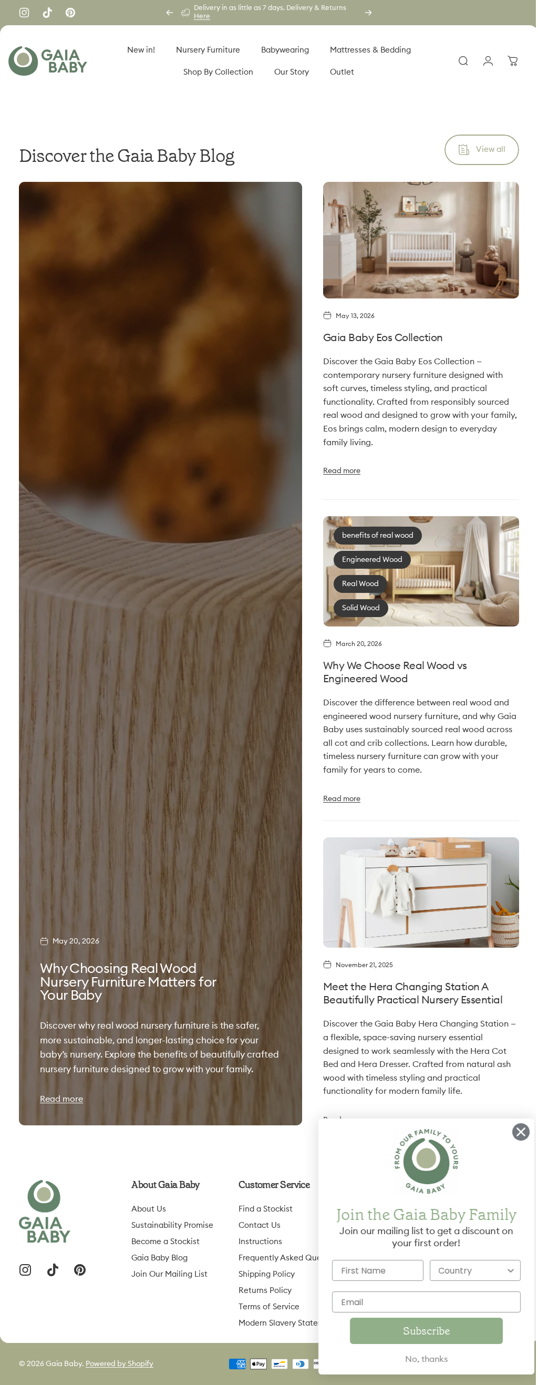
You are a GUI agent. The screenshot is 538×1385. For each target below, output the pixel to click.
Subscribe (411, 1331)
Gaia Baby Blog (159, 1252)
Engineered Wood (367, 557)
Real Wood (355, 582)
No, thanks (411, 1359)
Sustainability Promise (172, 1220)
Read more (61, 1093)
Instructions (260, 1236)
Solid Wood (356, 606)
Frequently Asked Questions (291, 1252)
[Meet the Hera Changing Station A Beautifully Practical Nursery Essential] (414, 888)
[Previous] (169, 12)
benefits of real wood (373, 533)
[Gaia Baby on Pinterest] (70, 12)
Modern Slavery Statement (288, 1317)
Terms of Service (269, 1301)
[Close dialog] (506, 1132)
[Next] (368, 12)
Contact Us (260, 1220)
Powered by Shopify (119, 1358)
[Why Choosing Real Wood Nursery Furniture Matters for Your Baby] (158, 651)
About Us (148, 1203)
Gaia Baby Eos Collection (378, 336)
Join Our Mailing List (169, 1269)
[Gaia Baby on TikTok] (47, 12)
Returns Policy (265, 1285)
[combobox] (457, 1270)
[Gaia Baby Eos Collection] (414, 239)
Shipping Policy (267, 1269)
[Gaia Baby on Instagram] (24, 12)
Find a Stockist (266, 1203)
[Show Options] (496, 1270)
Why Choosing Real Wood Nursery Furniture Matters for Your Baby (128, 962)
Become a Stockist (165, 1236)
